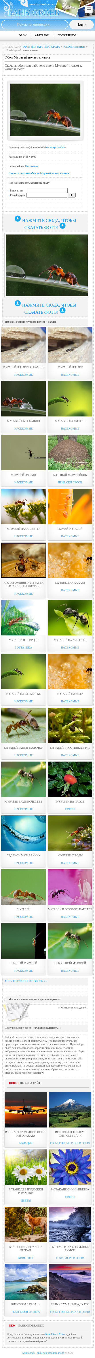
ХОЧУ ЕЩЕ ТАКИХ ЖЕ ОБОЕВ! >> (26, 981)
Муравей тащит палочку (23, 747)
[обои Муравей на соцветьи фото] (23, 506)
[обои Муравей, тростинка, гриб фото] (70, 725)
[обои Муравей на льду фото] (70, 671)
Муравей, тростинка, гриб (70, 747)
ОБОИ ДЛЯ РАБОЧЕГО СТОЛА (41, 46)
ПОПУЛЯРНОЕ (67, 35)
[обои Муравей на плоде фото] (70, 779)
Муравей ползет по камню (23, 367)
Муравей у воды (70, 855)
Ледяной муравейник (23, 855)
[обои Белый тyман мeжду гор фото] (70, 1282)
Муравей (23, 909)
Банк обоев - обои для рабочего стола (43, 1352)
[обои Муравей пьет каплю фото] (23, 398)
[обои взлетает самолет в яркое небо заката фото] (26, 1109)
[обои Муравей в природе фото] (23, 617)
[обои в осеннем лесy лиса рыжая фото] (26, 1224)
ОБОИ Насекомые (74, 46)
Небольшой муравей (70, 963)
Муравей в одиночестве (23, 801)
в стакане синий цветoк (70, 1189)
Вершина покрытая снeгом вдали (70, 1133)
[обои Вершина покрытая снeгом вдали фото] (70, 1109)
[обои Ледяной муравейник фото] (23, 833)
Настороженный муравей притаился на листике (24, 584)
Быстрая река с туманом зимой (70, 1248)
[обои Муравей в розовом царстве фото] (70, 887)
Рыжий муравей (70, 528)
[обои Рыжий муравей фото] (70, 506)
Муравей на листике (70, 640)
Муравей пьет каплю (23, 421)
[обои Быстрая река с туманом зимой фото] (70, 1224)
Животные (25, 1258)
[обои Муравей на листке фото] (70, 398)
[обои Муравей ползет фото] (70, 345)
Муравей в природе (23, 640)
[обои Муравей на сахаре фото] (70, 560)
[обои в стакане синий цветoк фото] (70, 1167)
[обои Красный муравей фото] (23, 941)
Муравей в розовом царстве (70, 909)
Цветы (70, 809)
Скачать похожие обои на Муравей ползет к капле (39, 173)
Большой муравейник (70, 475)
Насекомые (31, 166)
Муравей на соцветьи (23, 528)
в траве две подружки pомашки (26, 1191)
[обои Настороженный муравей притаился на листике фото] (23, 560)
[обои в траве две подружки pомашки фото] (26, 1167)
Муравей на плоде (70, 801)
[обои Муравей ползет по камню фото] (23, 345)
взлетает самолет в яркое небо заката (25, 1133)
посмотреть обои (55, 147)
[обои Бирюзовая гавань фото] (26, 1282)
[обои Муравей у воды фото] (70, 833)
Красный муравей (23, 963)
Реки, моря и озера (70, 1258)
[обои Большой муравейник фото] (70, 452)
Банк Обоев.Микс (55, 1334)
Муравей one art (23, 475)
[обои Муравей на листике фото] (70, 617)
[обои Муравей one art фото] (23, 452)
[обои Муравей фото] (23, 887)
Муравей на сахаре (70, 582)
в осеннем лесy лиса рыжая (25, 1248)
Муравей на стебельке (23, 694)
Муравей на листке (70, 421)
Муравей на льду (70, 694)
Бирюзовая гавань (25, 1304)
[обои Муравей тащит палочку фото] (23, 725)
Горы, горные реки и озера (70, 1143)
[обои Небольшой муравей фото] (70, 941)
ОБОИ (23, 35)
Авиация (26, 1143)
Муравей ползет (70, 367)
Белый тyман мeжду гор (70, 1304)
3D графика (23, 647)
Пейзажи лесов (70, 482)
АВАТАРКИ (42, 35)
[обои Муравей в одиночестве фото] (23, 779)
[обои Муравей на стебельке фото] (23, 671)
